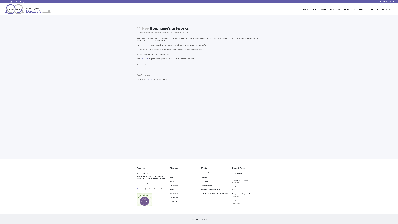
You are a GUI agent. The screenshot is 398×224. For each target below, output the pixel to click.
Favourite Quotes (206, 185)
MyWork (204, 219)
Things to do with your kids (241, 194)
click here (145, 59)
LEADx (234, 200)
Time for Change (237, 173)
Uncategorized (156, 32)
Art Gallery (204, 181)
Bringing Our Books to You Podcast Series (214, 193)
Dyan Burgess (167, 32)
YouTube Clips (205, 173)
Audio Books (174, 185)
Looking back (236, 187)
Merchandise (174, 193)
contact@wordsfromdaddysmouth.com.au (20, 2)
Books (172, 181)
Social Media (174, 197)
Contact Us (173, 201)
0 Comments (178, 32)
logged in (149, 79)
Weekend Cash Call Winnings (210, 189)
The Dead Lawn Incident (240, 180)
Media (172, 189)
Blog (171, 177)
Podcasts (204, 177)
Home (172, 173)
